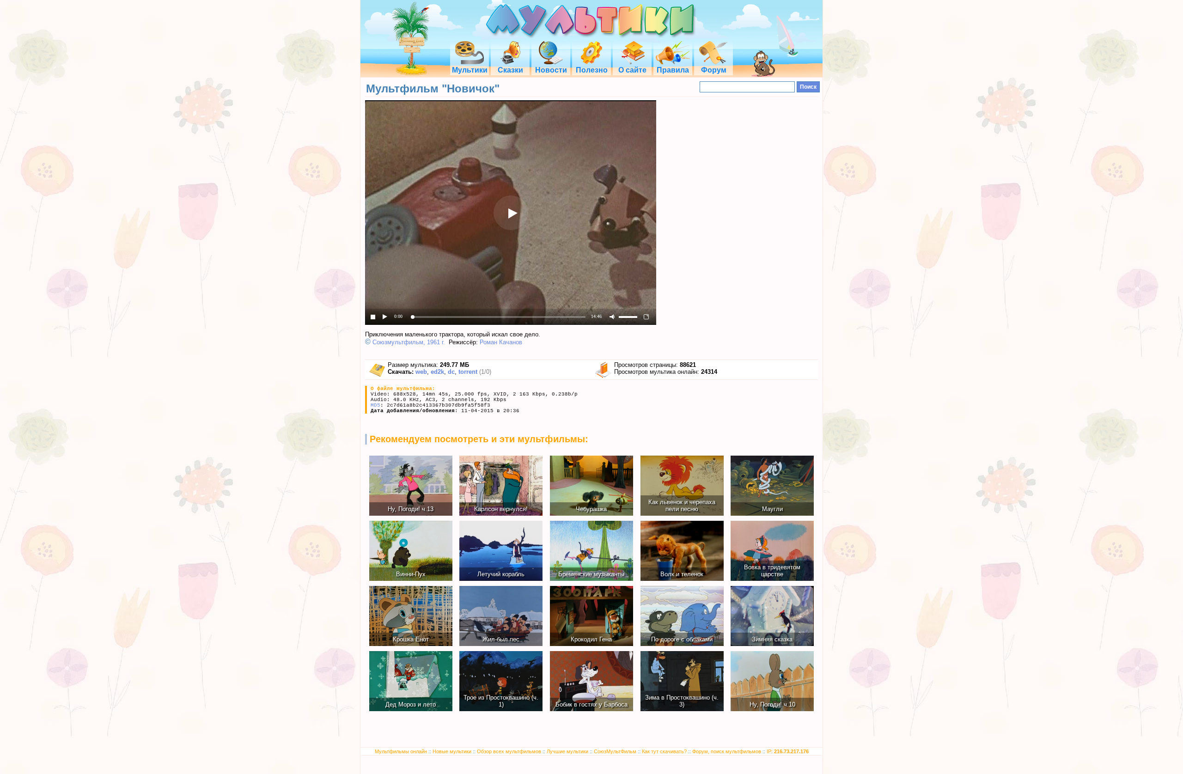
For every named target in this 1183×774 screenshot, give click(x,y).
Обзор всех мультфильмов (509, 751)
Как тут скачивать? (664, 751)
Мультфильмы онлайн (401, 751)
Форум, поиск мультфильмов (726, 751)
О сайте (632, 70)
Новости (551, 70)
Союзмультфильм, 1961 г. (408, 342)
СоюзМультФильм (615, 751)
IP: (788, 751)
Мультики (470, 70)
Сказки (510, 70)
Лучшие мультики (567, 751)
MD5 (375, 405)
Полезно (592, 70)
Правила (673, 70)
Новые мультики (452, 751)
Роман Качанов (501, 342)
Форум (713, 70)
